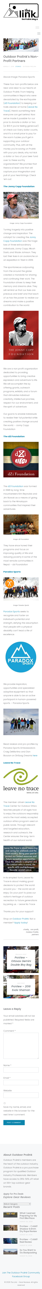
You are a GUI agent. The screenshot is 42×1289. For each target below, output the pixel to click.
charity (26, 929)
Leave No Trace (11, 762)
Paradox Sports (12, 571)
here (35, 755)
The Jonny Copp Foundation (19, 186)
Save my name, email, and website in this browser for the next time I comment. (19, 1110)
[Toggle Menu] (37, 27)
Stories (18, 66)
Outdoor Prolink (21, 918)
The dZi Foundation (14, 436)
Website (7, 1090)
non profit (34, 929)
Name (7, 1065)
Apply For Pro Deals (13, 1193)
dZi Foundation (12, 103)
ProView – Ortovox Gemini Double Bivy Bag (21, 961)
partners (35, 934)
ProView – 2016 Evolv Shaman (21, 988)
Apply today (20, 922)
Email (6, 1077)
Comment (9, 1030)
